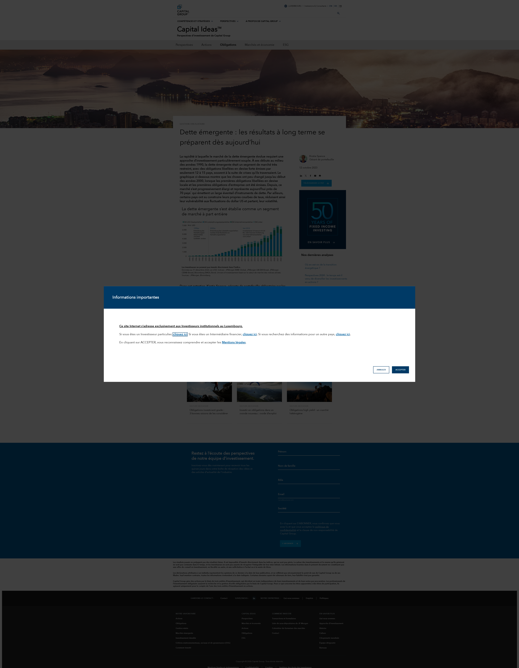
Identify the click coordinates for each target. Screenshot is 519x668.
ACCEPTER (400, 370)
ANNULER (381, 370)
